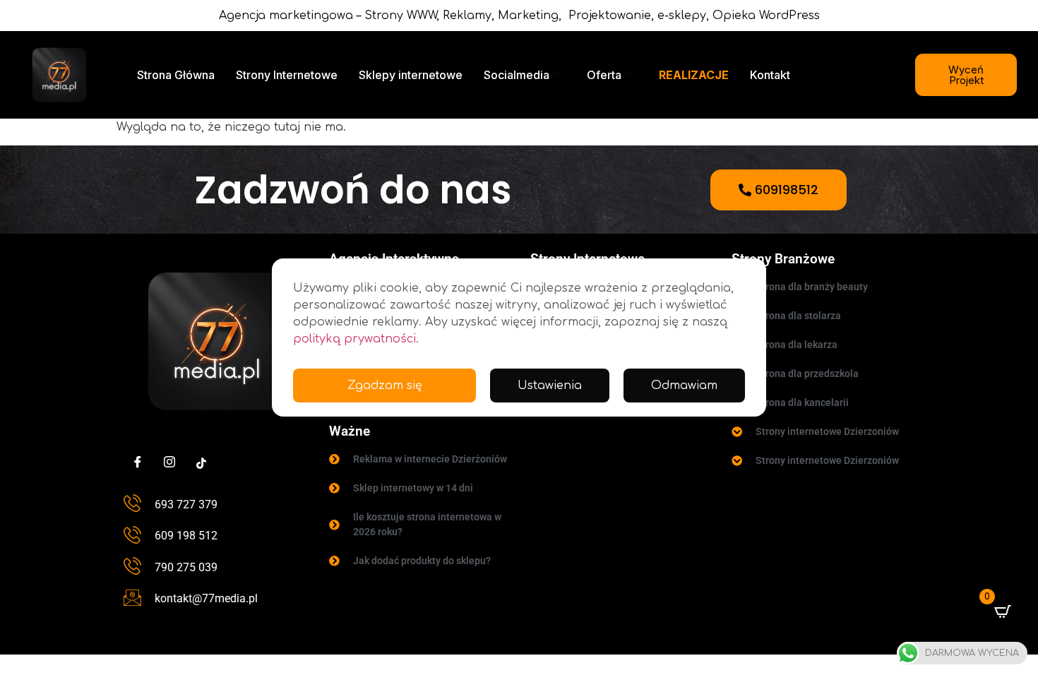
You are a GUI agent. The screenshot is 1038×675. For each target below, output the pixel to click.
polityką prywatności (354, 339)
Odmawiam (684, 385)
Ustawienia (550, 385)
